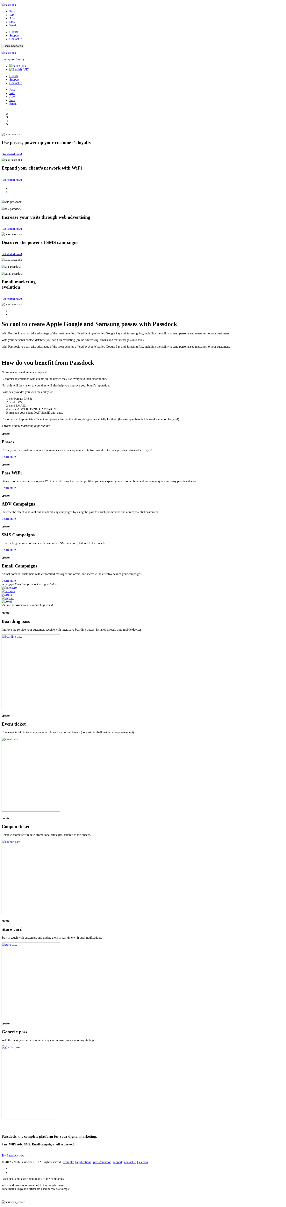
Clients (13, 32)
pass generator (102, 1162)
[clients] (9, 587)
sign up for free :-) (13, 59)
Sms (12, 21)
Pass (12, 11)
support (117, 1162)
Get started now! (12, 154)
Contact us (15, 39)
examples (68, 1162)
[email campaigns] (31, 1118)
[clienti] (7, 601)
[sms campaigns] (31, 1015)
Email (13, 25)
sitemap (143, 1162)
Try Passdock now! (13, 1155)
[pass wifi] (31, 810)
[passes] (31, 707)
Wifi (12, 15)
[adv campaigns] (31, 913)
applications (83, 1162)
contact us (130, 1162)
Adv (12, 18)
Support (14, 35)
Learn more (9, 456)
